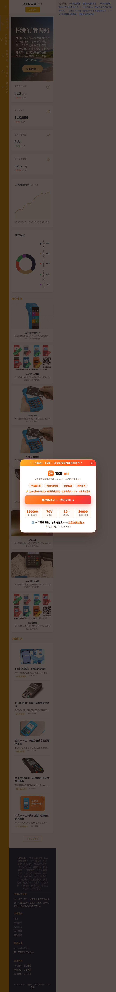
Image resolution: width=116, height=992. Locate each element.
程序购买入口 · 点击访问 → (58, 500)
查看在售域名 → (76, 522)
